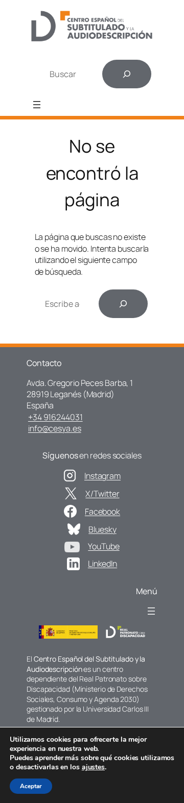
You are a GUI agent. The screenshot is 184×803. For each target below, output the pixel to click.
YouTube (103, 546)
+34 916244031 (55, 417)
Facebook (102, 511)
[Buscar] (126, 74)
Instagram (102, 475)
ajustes (93, 767)
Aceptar (31, 786)
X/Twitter (102, 493)
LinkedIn (102, 563)
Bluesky (102, 529)
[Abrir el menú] (37, 105)
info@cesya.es (54, 428)
